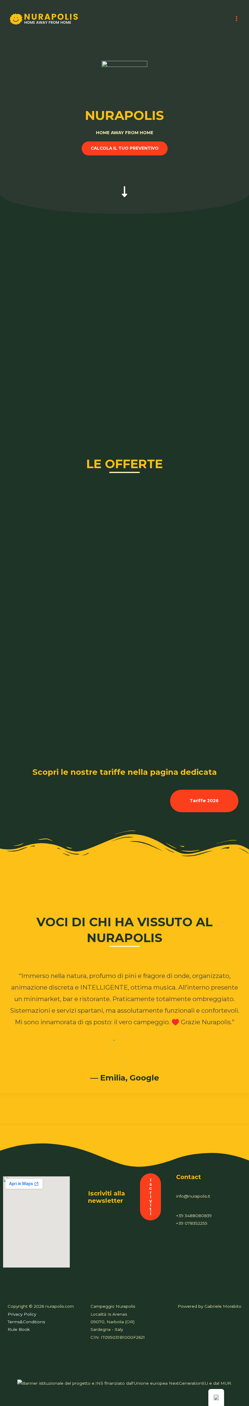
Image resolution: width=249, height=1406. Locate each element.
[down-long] (124, 185)
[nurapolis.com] (44, 18)
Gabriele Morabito (222, 1306)
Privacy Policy (22, 1314)
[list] (124, 1036)
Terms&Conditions (26, 1321)
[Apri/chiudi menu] (236, 18)
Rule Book (19, 1329)
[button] (124, 148)
